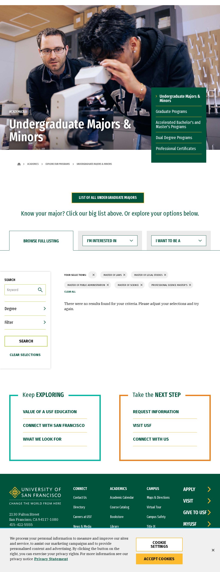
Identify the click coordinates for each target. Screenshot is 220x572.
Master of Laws (113, 275)
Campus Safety (156, 517)
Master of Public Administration (86, 285)
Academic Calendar (122, 497)
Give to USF (195, 512)
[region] (110, 550)
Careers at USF (82, 517)
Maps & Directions (158, 497)
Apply (189, 489)
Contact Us (80, 497)
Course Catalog (119, 507)
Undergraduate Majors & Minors (180, 98)
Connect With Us (151, 439)
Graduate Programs (171, 111)
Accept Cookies (159, 559)
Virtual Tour (154, 507)
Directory (79, 507)
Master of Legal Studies (148, 275)
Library (114, 526)
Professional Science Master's (169, 285)
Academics (33, 164)
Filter (9, 322)
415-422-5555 (21, 524)
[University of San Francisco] (35, 496)
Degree (11, 308)
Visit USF (142, 425)
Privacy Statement (51, 559)
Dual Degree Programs (174, 137)
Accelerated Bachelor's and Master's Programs (178, 124)
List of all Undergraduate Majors (108, 197)
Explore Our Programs (58, 164)
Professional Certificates (176, 148)
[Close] (213, 550)
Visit (188, 500)
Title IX (151, 526)
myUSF (190, 524)
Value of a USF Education (50, 411)
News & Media (82, 526)
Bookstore (117, 517)
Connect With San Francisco (54, 425)
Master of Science (128, 285)
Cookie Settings (159, 544)
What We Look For (42, 439)
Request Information (156, 411)
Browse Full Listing (41, 241)
